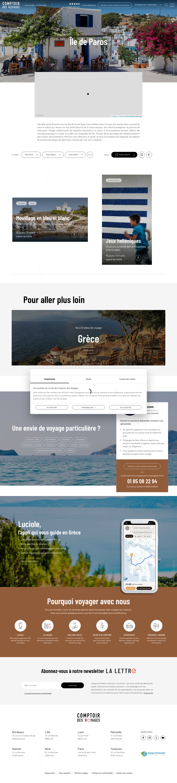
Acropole (50, 445)
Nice (48, 748)
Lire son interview (151, 413)
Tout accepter (125, 407)
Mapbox (115, 116)
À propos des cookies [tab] (127, 379)
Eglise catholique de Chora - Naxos (49, 450)
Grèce (88, 334)
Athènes (62, 445)
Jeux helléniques (123, 240)
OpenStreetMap (124, 116)
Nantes (16, 748)
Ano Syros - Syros (32, 439)
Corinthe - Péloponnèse (79, 445)
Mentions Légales (81, 773)
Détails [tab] (88, 379)
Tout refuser (51, 407)
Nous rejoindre (64, 773)
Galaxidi (71, 450)
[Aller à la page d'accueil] (12, 5)
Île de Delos (66, 439)
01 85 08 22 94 (142, 480)
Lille (47, 732)
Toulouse (116, 748)
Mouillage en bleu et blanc (42, 217)
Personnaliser (87, 407)
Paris (81, 748)
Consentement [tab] (49, 379)
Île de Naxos (80, 439)
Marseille (116, 732)
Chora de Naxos (50, 439)
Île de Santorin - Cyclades (32, 445)
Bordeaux (18, 732)
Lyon (81, 732)
